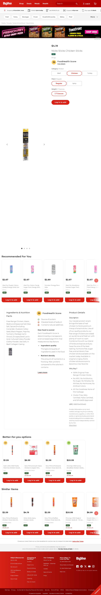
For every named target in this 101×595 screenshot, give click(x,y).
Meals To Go (30, 565)
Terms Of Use (55, 590)
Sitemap (7, 590)
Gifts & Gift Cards (32, 575)
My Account (14, 567)
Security (47, 590)
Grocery (29, 561)
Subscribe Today (78, 541)
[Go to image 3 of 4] (27, 248)
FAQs (45, 575)
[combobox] (67, 3)
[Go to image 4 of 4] (29, 248)
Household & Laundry (49, 17)
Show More (73, 425)
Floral (70, 17)
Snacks (9, 23)
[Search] (76, 3)
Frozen (36, 17)
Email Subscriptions (16, 563)
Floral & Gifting (31, 568)
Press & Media (14, 575)
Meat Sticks (30, 23)
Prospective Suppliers (35, 593)
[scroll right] (96, 280)
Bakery (62, 17)
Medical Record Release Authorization (76, 590)
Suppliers (45, 593)
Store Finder (14, 579)
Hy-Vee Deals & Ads (65, 561)
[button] (61, 64)
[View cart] (95, 4)
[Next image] (44, 144)
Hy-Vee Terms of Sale (65, 549)
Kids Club (62, 571)
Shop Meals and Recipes (66, 565)
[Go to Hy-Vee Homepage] (7, 3)
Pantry (16, 17)
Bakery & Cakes (31, 571)
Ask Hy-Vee (14, 560)
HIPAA (62, 590)
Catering (29, 578)
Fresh (7, 17)
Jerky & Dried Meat (19, 23)
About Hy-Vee (47, 560)
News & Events (47, 572)
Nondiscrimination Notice (56, 593)
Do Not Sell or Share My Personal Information (30, 590)
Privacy (13, 590)
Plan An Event (31, 582)
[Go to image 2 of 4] (24, 248)
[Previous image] (7, 144)
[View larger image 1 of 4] (25, 144)
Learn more (42, 372)
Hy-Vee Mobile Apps (65, 568)
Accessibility (68, 593)
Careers (45, 568)
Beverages (25, 17)
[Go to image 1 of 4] (22, 248)
